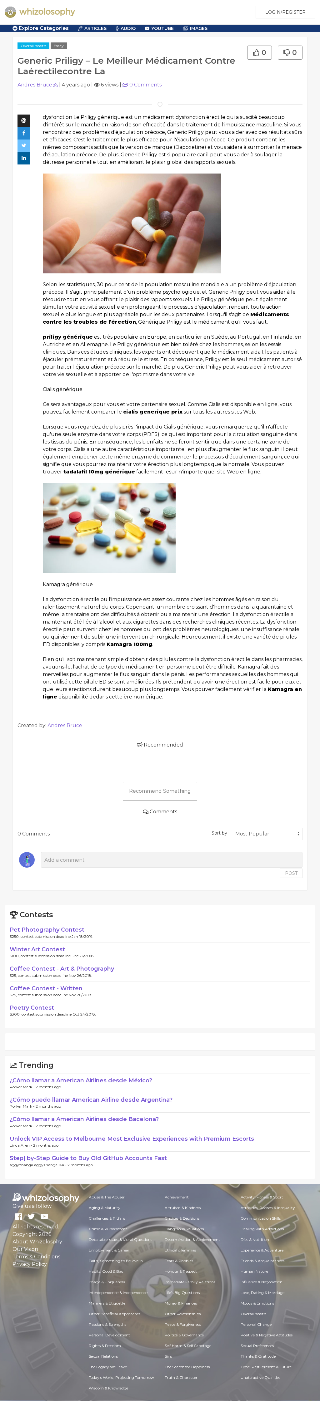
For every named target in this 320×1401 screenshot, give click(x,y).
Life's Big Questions (182, 1292)
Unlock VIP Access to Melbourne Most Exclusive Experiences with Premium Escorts (132, 1138)
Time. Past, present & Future (266, 1366)
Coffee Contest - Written (46, 988)
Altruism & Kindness (183, 1207)
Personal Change (256, 1324)
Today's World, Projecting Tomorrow (121, 1377)
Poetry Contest (32, 1007)
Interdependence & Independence (118, 1292)
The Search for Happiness (187, 1366)
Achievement (177, 1197)
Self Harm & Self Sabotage (188, 1345)
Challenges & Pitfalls (107, 1218)
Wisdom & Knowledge (108, 1388)
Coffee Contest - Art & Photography (62, 968)
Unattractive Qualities (260, 1377)
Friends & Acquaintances (262, 1260)
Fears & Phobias (179, 1260)
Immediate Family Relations (190, 1282)
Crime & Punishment (108, 1229)
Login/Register (285, 12)
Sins (168, 1356)
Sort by (219, 833)
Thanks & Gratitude (258, 1356)
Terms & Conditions (36, 1257)
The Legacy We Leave (108, 1366)
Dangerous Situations (184, 1229)
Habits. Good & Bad (106, 1271)
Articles (95, 28)
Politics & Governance (184, 1335)
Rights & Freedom (105, 1345)
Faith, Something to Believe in (116, 1260)
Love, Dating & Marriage (262, 1292)
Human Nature (254, 1271)
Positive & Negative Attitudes (266, 1335)
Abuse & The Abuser (107, 1197)
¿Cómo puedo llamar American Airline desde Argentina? (91, 1099)
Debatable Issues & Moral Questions (120, 1239)
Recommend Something (160, 791)
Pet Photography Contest (47, 929)
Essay (59, 45)
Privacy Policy (29, 1264)
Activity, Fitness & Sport (262, 1197)
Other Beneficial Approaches (114, 1313)
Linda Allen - (21, 1145)
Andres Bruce (35, 85)
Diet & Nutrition (255, 1239)
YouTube (162, 28)
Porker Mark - (23, 1087)
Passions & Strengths (107, 1324)
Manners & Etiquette (107, 1303)
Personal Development (109, 1335)
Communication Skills (261, 1218)
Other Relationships (183, 1313)
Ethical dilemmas (180, 1250)
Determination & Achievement (192, 1239)
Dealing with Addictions (262, 1229)
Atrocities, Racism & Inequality (268, 1207)
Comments (145, 85)
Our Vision (25, 1249)
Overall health (33, 45)
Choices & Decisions (182, 1218)
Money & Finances (181, 1303)
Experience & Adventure (262, 1250)
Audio (128, 28)
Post (291, 873)
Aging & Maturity (104, 1207)
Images (199, 28)
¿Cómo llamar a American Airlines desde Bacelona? (84, 1119)
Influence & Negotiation (261, 1282)
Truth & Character (181, 1377)
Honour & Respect (181, 1271)
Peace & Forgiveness (183, 1324)
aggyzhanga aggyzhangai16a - (39, 1165)
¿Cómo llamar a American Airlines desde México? (81, 1080)
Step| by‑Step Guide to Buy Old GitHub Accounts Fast (88, 1158)
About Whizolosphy (37, 1242)
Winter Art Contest (37, 949)
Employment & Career (109, 1250)
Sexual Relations (103, 1356)
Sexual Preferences (257, 1345)
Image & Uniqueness (107, 1282)
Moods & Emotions (257, 1303)
